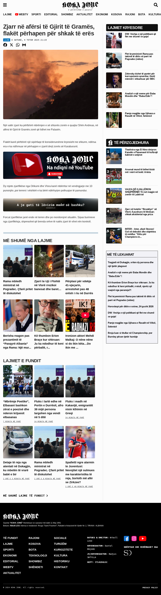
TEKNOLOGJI (38, 555)
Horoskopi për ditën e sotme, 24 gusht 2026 (130, 306)
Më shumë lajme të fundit (24, 495)
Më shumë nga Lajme (27, 240)
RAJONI (130, 14)
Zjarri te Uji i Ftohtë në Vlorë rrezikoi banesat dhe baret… (47, 285)
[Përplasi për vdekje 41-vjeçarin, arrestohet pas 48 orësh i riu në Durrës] (80, 261)
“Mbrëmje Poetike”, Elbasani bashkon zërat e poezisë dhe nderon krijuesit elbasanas (16, 409)
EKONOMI (102, 14)
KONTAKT (61, 567)
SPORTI (36, 14)
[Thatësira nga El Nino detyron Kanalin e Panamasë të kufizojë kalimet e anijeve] (114, 156)
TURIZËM (60, 543)
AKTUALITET (84, 14)
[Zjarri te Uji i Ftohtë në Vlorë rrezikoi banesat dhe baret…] (49, 261)
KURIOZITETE (63, 549)
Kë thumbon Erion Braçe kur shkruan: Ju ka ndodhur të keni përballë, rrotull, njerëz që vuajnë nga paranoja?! (131, 286)
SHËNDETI (36, 567)
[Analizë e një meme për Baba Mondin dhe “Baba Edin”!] (114, 100)
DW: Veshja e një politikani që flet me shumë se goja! (140, 35)
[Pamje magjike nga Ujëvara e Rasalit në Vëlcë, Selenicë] (114, 119)
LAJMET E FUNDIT (22, 360)
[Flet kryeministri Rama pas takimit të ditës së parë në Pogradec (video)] (114, 60)
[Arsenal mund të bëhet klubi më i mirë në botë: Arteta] (114, 176)
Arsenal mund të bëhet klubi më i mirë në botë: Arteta (140, 170)
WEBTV (23, 14)
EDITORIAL (51, 14)
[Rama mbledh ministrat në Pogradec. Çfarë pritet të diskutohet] (18, 261)
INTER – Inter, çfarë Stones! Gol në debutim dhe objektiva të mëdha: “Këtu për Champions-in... (140, 233)
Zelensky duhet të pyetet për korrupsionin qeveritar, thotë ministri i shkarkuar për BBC (140, 76)
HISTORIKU (61, 561)
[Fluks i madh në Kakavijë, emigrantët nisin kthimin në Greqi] (80, 381)
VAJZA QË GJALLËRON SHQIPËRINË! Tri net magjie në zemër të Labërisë (141, 192)
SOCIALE (60, 538)
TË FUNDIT (10, 538)
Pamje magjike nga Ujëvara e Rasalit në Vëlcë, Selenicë (140, 114)
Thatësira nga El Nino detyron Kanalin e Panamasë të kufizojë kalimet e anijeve (141, 152)
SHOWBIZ (67, 14)
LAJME (7, 14)
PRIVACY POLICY (150, 587)
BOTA (141, 14)
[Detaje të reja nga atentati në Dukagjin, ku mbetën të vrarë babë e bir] (18, 442)
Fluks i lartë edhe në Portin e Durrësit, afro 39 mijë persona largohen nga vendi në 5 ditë (48, 409)
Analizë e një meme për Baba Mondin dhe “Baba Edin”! (140, 94)
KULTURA (60, 555)
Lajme (6, 40)
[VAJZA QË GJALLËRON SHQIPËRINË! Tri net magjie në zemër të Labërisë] (114, 196)
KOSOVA (116, 14)
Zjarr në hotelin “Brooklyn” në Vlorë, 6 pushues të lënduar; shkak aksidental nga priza (141, 212)
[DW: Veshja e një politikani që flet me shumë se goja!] (114, 40)
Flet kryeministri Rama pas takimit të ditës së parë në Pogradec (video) (139, 56)
